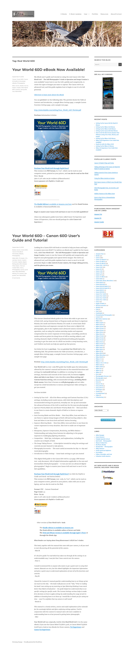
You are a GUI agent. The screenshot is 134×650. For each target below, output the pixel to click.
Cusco (97, 301)
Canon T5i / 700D (101, 300)
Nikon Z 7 (98, 361)
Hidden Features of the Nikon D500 (104, 193)
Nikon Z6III (99, 366)
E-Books (64, 14)
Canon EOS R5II (100, 284)
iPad (13, 266)
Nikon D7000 (99, 336)
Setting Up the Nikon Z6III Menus (105, 138)
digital (20, 262)
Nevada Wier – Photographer (104, 446)
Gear (85, 14)
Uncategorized (100, 393)
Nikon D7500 (99, 344)
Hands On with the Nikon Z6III (105, 144)
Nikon (97, 321)
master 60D (15, 267)
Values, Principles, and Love (104, 454)
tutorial (17, 89)
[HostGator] (108, 471)
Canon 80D (99, 279)
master (19, 87)
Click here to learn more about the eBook (49, 95)
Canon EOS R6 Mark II (102, 286)
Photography (21, 83)
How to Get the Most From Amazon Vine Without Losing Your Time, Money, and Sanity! (107, 134)
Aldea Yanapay (100, 435)
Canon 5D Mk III (100, 263)
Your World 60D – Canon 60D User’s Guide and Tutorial (46, 237)
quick (22, 269)
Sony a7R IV (99, 387)
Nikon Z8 (98, 368)
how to (26, 85)
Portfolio (95, 14)
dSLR (20, 264)
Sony (97, 382)
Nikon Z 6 (99, 359)
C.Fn (26, 258)
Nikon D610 (99, 334)
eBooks (14, 83)
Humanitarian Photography (104, 315)
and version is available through (64, 533)
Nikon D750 (99, 342)
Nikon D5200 (99, 328)
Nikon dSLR (99, 353)
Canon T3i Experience (42, 630)
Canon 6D (99, 269)
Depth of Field (100, 303)
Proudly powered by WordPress (33, 642)
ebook (22, 85)
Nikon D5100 (99, 326)
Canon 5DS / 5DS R (101, 265)
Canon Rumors (100, 437)
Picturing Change (17, 642)
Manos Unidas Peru (101, 443)
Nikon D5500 (99, 330)
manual (22, 266)
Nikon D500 (99, 324)
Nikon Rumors (100, 448)
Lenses (98, 317)
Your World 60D (17, 91)
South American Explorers (103, 450)
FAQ (97, 309)
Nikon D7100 (99, 338)
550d (13, 258)
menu (22, 267)
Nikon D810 (99, 347)
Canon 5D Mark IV (101, 259)
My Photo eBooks (101, 445)
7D (20, 258)
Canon (14, 79)
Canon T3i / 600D (101, 296)
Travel (97, 391)
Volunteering (99, 397)
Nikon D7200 (99, 340)
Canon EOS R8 (100, 292)
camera (14, 260)
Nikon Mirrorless (101, 355)
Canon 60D (20, 79)
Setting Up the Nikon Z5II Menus (105, 127)
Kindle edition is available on (58, 528)
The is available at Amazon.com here (53, 204)
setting (14, 273)
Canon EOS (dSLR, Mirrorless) (104, 280)
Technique (99, 389)
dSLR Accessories (101, 305)
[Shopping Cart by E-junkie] (108, 483)
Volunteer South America (103, 456)
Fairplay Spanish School (103, 439)
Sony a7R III (99, 386)
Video (97, 395)
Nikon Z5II (99, 365)
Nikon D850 (99, 349)
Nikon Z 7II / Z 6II (101, 363)
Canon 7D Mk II (100, 277)
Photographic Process (102, 376)
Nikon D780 (99, 345)
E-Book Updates (75, 14)
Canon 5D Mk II (100, 261)
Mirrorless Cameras (101, 319)
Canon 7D (98, 275)
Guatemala (99, 313)
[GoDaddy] (108, 477)
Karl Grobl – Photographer (103, 441)
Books (14, 250)
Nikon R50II (99, 357)
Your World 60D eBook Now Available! (48, 69)
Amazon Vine (100, 254)
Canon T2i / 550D (101, 294)
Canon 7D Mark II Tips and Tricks (104, 163)
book (22, 258)
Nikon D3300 (99, 322)
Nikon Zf (98, 372)
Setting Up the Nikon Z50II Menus (106, 129)
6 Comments (16, 278)
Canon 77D (99, 273)
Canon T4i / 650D (101, 298)
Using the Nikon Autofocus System (104, 178)
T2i (18, 273)
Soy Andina (99, 452)
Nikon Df (98, 351)
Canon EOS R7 (100, 290)
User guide (23, 89)
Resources (104, 14)
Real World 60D (20, 271)
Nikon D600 (99, 332)
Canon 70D (99, 271)
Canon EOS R (99, 282)
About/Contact (116, 14)
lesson (14, 87)
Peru (97, 374)
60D (13, 85)
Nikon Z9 (98, 370)
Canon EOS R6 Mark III (102, 288)
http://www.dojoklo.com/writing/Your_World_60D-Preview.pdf (57, 110)
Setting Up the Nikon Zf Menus (105, 146)
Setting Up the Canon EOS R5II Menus (107, 131)
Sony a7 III (99, 384)
